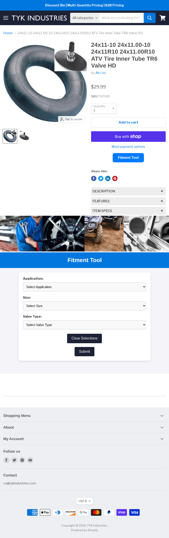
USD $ (82, 501)
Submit (84, 351)
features (127, 201)
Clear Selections (84, 338)
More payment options (128, 146)
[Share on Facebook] (93, 178)
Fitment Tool (128, 157)
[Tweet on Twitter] (100, 178)
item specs (127, 211)
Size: (27, 298)
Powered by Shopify (84, 530)
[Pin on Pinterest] (115, 178)
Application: (33, 279)
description (127, 191)
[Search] (150, 18)
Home (8, 33)
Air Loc (101, 73)
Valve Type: (32, 317)
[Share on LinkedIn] (107, 178)
